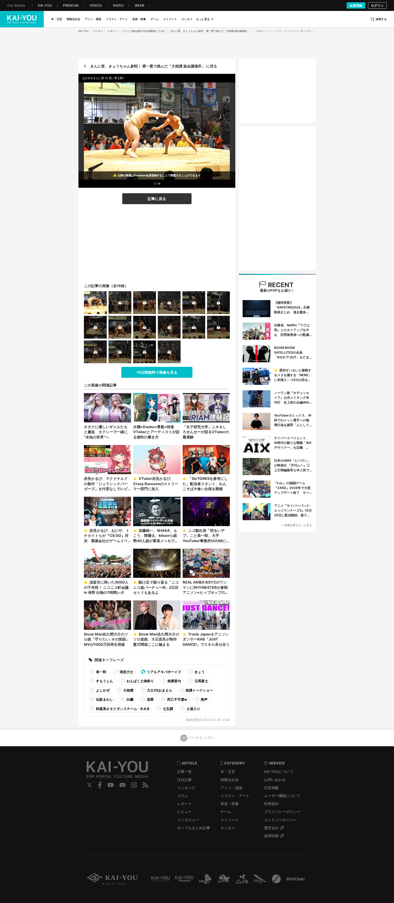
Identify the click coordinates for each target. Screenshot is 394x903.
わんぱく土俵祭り (140, 681)
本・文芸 (227, 771)
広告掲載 (271, 787)
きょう (199, 672)
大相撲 (127, 690)
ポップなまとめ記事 (193, 828)
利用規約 (271, 803)
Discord (122, 785)
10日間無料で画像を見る (157, 372)
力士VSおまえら (159, 690)
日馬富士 (201, 681)
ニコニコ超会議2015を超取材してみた (144, 31)
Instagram (134, 785)
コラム (182, 795)
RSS (145, 785)
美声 (203, 699)
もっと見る (203, 19)
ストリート (229, 820)
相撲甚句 (174, 681)
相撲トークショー (199, 690)
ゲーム (225, 811)
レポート (113, 31)
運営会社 (271, 828)
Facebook (100, 785)
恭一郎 (100, 672)
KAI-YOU (83, 31)
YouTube (110, 785)
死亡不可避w (176, 699)
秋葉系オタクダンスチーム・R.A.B (122, 709)
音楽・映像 (229, 803)
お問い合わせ (275, 779)
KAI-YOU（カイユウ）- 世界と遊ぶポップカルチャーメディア (21, 19)
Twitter (89, 785)
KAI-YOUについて (278, 771)
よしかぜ (102, 690)
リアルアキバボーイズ (163, 672)
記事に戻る (157, 198)
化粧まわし (104, 699)
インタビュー (188, 820)
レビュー (184, 811)
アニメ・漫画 (231, 787)
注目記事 (184, 779)
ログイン (377, 5)
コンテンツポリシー (280, 820)
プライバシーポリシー (282, 811)
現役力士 (126, 672)
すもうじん (104, 681)
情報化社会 (229, 779)
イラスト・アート (235, 795)
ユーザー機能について (282, 795)
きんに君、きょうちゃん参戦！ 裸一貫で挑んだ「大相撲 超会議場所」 (209, 31)
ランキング (186, 787)
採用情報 (271, 836)
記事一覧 (184, 771)
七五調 (167, 709)
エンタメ (98, 31)
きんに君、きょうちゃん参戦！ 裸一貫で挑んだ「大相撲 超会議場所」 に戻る (153, 66)
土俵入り (193, 709)
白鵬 (129, 699)
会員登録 (356, 5)
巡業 (150, 699)
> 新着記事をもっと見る (297, 525)
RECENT (280, 285)
